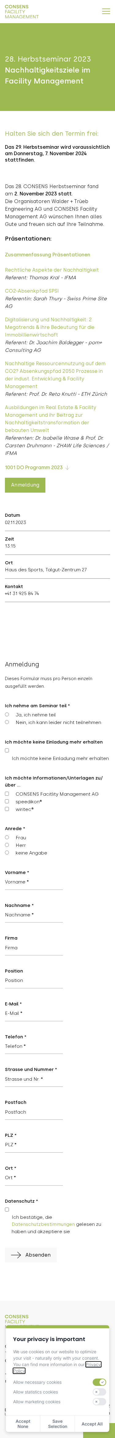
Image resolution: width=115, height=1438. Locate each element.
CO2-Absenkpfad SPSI (32, 291)
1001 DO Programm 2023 (34, 467)
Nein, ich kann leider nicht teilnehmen (58, 722)
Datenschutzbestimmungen (43, 1224)
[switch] (99, 1382)
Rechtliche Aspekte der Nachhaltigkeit (52, 270)
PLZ (11, 1135)
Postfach (15, 1102)
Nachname (19, 905)
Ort (10, 1168)
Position (14, 971)
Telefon (15, 1037)
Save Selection (57, 1423)
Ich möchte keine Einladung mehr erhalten (60, 758)
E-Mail (13, 1004)
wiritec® (25, 809)
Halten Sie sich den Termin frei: (52, 133)
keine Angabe (31, 853)
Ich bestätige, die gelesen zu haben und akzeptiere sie (56, 1224)
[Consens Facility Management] (22, 12)
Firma (11, 938)
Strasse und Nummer (31, 1069)
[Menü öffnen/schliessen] (106, 11)
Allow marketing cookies (36, 1401)
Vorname (17, 872)
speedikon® (29, 802)
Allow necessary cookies (37, 1382)
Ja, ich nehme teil (36, 715)
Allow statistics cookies (35, 1391)
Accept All (92, 1423)
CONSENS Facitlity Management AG (57, 794)
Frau (21, 837)
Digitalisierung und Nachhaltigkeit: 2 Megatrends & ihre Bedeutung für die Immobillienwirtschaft (49, 327)
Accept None (23, 1423)
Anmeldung (25, 485)
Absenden (38, 1255)
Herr (21, 845)
